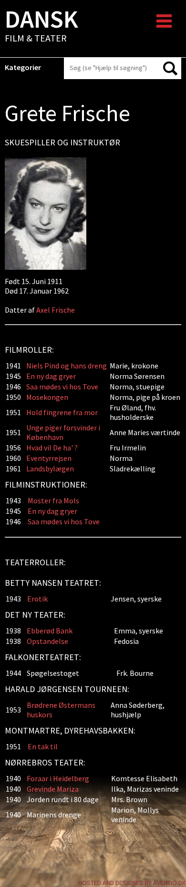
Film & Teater (41, 27)
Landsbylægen (50, 468)
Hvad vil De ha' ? (52, 447)
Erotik (37, 598)
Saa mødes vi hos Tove (62, 386)
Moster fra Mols (53, 500)
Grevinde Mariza (53, 789)
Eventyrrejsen (49, 458)
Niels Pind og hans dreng (66, 365)
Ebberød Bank (49, 630)
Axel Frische (55, 310)
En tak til (43, 746)
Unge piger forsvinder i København (63, 432)
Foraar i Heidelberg (58, 778)
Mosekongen (47, 397)
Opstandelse (47, 641)
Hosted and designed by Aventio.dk (132, 882)
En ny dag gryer (51, 376)
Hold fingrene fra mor (62, 412)
